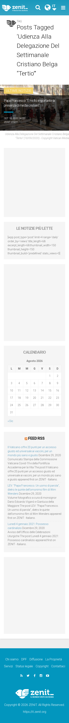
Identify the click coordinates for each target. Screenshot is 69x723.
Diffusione (36, 659)
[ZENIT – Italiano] (19, 7)
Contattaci (58, 666)
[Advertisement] (34, 182)
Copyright (42, 666)
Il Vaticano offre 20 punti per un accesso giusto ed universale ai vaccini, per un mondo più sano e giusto (32, 451)
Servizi (8, 666)
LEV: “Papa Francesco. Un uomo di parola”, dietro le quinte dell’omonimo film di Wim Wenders (34, 489)
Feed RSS (36, 438)
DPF (24, 659)
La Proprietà (53, 659)
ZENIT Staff (11, 122)
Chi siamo (12, 659)
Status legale (24, 666)
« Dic (10, 421)
